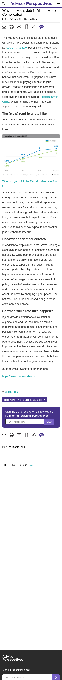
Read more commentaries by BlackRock (24, 399)
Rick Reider (10, 18)
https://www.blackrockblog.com (20, 376)
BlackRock (24, 18)
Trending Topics (14, 464)
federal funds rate (16, 47)
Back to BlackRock (13, 447)
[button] (4, 27)
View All (32, 465)
